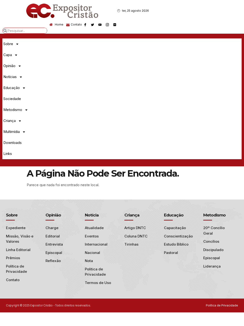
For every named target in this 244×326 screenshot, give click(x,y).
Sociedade (12, 98)
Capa (7, 55)
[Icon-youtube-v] (100, 24)
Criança (9, 120)
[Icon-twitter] (92, 24)
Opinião (9, 65)
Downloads (12, 142)
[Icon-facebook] (85, 24)
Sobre (8, 44)
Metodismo (12, 109)
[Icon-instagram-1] (107, 24)
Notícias (10, 76)
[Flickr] (115, 24)
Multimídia (11, 131)
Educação (11, 87)
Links (7, 153)
